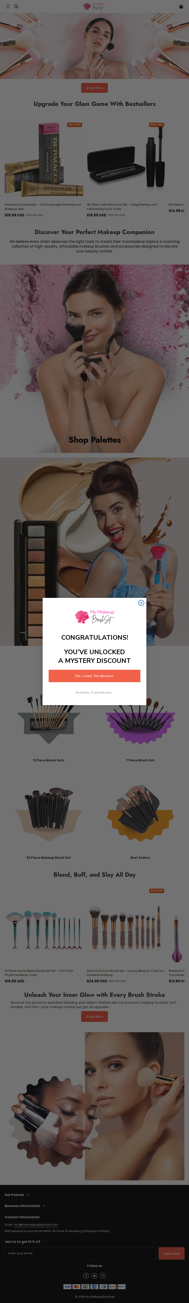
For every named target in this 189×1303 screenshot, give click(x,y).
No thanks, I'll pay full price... (94, 692)
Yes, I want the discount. (94, 675)
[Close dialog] (141, 603)
